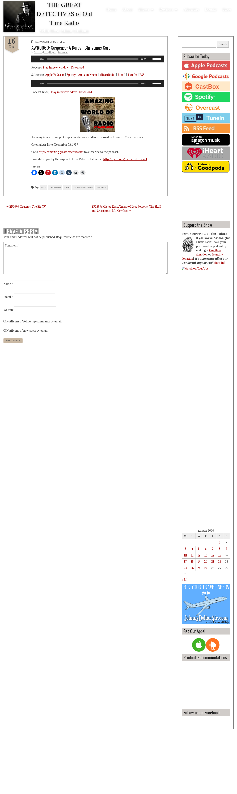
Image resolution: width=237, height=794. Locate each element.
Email (121, 75)
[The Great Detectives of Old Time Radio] (19, 16)
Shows (143, 9)
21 (212, 561)
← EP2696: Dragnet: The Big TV (26, 206)
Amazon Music (88, 75)
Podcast (62, 41)
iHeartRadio (107, 75)
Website (8, 310)
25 (192, 568)
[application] (97, 59)
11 (192, 555)
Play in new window (56, 67)
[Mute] (149, 59)
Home (111, 9)
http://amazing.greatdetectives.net (61, 152)
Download (77, 67)
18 (192, 561)
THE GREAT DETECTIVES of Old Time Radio (64, 13)
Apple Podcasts (54, 75)
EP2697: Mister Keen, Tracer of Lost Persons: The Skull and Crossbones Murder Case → (126, 209)
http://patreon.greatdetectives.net (125, 159)
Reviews (166, 9)
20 (205, 561)
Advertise (191, 9)
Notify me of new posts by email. (27, 330)
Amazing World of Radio (46, 41)
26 (198, 568)
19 (199, 561)
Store (226, 9)
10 (185, 555)
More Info (219, 263)
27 (205, 568)
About (127, 9)
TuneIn (132, 75)
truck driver (101, 187)
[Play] (36, 59)
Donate (211, 9)
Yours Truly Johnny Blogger (45, 52)
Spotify (71, 75)
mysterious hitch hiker (83, 187)
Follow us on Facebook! (201, 712)
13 (205, 555)
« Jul (184, 580)
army (43, 187)
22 (219, 561)
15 (219, 555)
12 (199, 555)
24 (185, 568)
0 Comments (63, 52)
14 (212, 555)
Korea (67, 187)
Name (8, 284)
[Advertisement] (206, 196)
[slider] (157, 59)
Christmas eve (55, 187)
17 (185, 561)
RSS (141, 75)
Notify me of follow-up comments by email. (34, 321)
